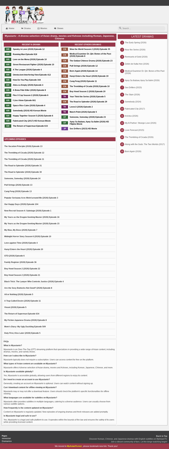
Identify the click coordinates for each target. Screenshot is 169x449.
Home (11, 28)
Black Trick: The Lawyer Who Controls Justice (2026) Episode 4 (34, 281)
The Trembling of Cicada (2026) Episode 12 (24, 153)
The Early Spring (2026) (135, 42)
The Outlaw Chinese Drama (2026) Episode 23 (91, 61)
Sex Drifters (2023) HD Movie (83, 128)
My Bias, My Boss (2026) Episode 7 (20, 230)
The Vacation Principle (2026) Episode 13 (23, 146)
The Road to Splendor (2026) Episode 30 (23, 172)
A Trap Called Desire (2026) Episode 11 (22, 301)
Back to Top (161, 436)
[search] (120, 28)
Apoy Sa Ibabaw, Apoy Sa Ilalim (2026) (142, 80)
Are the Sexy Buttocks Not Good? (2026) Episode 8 (28, 288)
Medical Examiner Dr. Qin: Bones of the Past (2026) (144, 72)
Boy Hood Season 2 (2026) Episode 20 (87, 91)
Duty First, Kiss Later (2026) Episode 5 (22, 333)
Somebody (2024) (133, 102)
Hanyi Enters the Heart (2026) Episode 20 (23, 249)
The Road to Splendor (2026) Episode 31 (23, 165)
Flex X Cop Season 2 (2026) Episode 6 (30, 95)
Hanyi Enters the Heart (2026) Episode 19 (89, 76)
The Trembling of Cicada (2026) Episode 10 (90, 86)
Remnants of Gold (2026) (136, 57)
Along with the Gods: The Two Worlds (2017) (145, 144)
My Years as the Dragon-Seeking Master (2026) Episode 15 (31, 223)
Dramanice (7, 441)
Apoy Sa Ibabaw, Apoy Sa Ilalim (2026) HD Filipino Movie (89, 123)
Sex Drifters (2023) (133, 87)
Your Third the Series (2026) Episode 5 (87, 96)
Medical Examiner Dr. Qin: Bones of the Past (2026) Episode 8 (90, 55)
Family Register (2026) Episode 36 (20, 262)
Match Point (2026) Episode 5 (83, 112)
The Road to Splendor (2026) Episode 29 (88, 102)
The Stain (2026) (132, 94)
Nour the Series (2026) (135, 50)
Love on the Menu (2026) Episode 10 (30, 59)
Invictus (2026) (131, 116)
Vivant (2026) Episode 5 (15, 307)
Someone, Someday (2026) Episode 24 (22, 178)
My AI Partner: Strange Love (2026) (140, 123)
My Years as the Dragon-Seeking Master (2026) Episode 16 (31, 217)
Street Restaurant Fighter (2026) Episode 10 (33, 64)
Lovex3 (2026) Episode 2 (81, 107)
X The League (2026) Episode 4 (27, 70)
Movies (43, 28)
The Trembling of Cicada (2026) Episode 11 (24, 159)
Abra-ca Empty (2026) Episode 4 (28, 85)
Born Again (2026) (133, 151)
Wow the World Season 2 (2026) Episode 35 (90, 49)
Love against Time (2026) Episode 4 (21, 243)
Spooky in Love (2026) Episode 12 (29, 49)
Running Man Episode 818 (25, 54)
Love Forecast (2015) (134, 130)
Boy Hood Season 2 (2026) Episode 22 (22, 269)
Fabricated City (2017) (135, 109)
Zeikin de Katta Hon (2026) (137, 64)
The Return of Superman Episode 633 (30, 126)
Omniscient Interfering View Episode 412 (32, 75)
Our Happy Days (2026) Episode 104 (21, 204)
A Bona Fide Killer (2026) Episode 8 (29, 90)
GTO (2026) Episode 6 (14, 256)
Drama (27, 28)
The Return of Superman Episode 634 (21, 314)
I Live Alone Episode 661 (24, 100)
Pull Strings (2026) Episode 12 (84, 66)
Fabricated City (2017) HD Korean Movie (32, 121)
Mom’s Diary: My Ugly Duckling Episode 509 (25, 326)
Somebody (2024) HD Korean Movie (29, 110)
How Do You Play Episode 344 (27, 80)
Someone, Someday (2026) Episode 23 (88, 117)
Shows (60, 28)
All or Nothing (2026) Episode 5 (18, 294)
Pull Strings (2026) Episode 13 (18, 185)
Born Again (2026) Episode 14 (84, 71)
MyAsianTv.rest (74, 446)
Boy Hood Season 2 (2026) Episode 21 (22, 275)
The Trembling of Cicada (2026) (139, 137)
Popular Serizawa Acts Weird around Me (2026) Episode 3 (31, 198)
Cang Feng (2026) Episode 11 (83, 81)
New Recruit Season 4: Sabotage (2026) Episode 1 (27, 211)
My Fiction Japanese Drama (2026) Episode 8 (25, 320)
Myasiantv (24, 15)
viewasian (6, 438)
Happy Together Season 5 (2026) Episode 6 (33, 116)
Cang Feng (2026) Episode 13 (18, 191)
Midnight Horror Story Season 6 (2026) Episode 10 (27, 236)
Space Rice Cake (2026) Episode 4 (29, 105)
